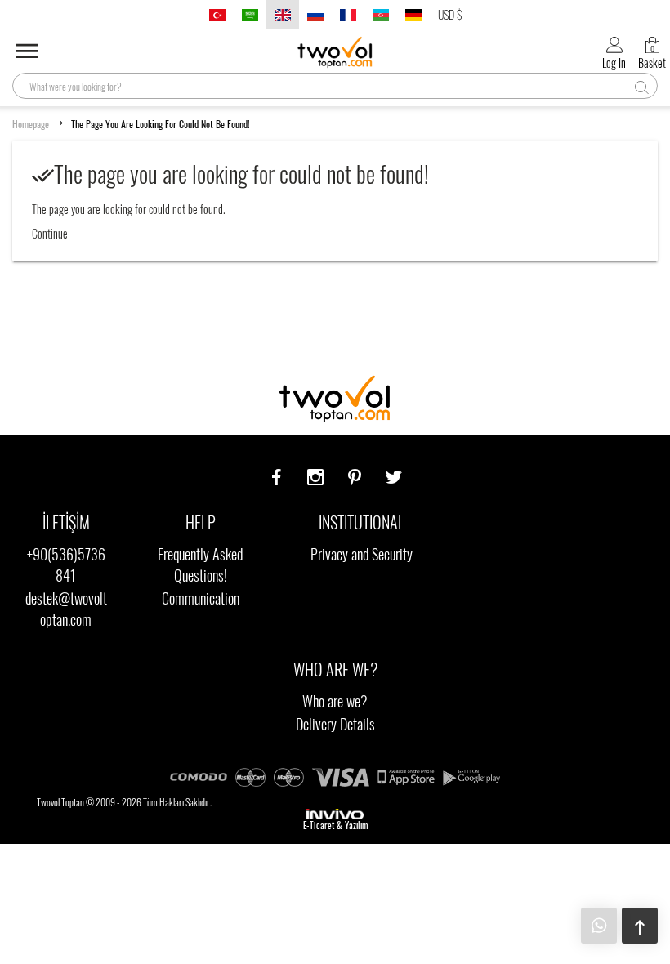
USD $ (450, 14)
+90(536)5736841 (66, 564)
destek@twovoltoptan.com (66, 608)
